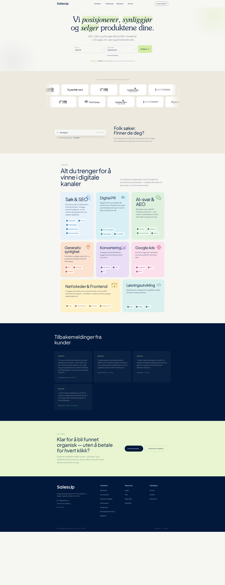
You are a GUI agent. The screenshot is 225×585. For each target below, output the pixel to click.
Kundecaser (110, 3)
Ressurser (120, 3)
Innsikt (127, 490)
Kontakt (152, 495)
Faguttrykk (128, 499)
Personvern (153, 499)
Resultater (128, 503)
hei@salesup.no (64, 500)
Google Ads (104, 507)
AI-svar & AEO (104, 495)
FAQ (126, 495)
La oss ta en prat (161, 3)
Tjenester (97, 3)
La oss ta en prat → (133, 448)
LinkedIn (61, 507)
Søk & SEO (103, 490)
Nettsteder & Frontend (107, 511)
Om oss (130, 3)
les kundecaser (114, 55)
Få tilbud (144, 49)
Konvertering (104, 503)
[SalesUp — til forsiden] (64, 4)
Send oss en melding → (156, 448)
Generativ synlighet (106, 499)
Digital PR (103, 516)
